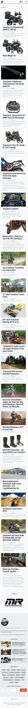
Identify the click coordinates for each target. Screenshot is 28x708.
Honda (11, 682)
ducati (16, 682)
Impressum (17, 703)
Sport (19, 669)
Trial (23, 679)
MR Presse (13, 31)
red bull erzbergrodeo (15, 672)
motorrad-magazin (20, 677)
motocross (5, 672)
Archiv (4, 669)
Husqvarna (17, 679)
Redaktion (19, 704)
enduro (23, 669)
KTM (21, 646)
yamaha (18, 674)
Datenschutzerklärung (8, 703)
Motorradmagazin (11, 704)
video (12, 677)
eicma (23, 674)
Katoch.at (23, 703)
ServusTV (6, 677)
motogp (13, 669)
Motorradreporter (24, 661)
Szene (4, 674)
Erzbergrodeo (11, 674)
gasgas (23, 672)
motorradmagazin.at (8, 679)
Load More (14, 593)
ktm (9, 669)
